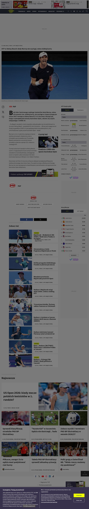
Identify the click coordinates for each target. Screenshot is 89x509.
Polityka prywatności (29, 506)
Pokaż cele (79, 500)
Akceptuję (79, 495)
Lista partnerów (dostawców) (49, 502)
